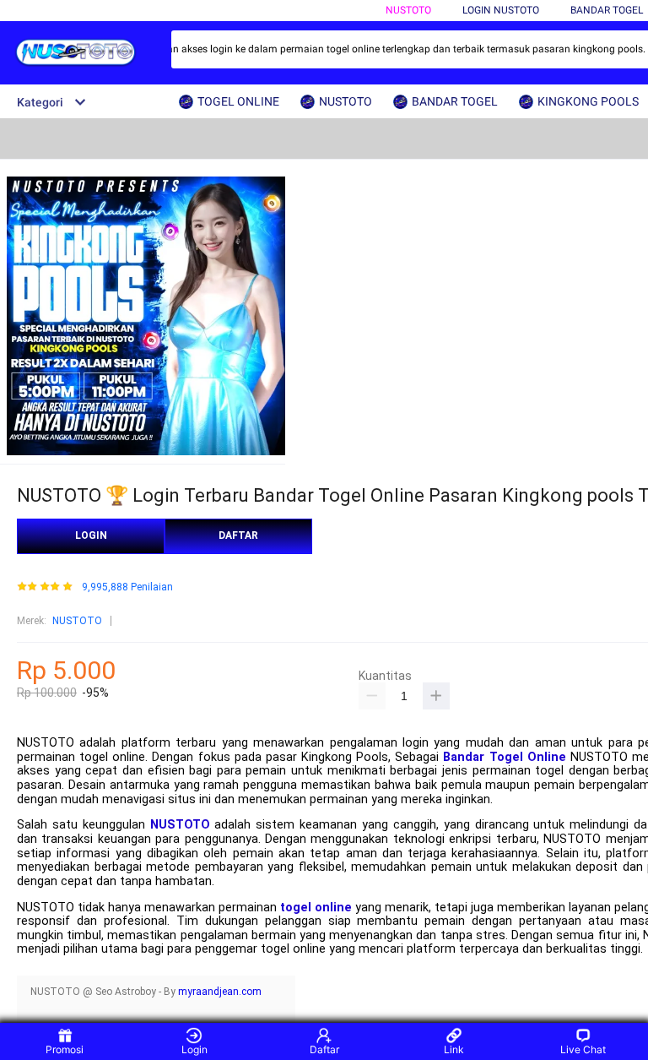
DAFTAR (238, 535)
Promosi (65, 1049)
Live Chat (583, 1049)
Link (454, 1049)
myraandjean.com (220, 991)
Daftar (324, 1049)
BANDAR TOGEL (606, 10)
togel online (316, 907)
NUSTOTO (408, 10)
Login (194, 1049)
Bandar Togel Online (504, 757)
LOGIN (91, 535)
